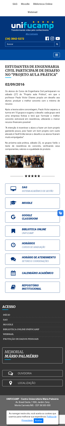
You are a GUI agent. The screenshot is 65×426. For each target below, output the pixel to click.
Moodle (25, 4)
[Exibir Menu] (56, 55)
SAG (15, 4)
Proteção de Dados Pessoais (21, 339)
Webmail (32, 12)
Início (6, 315)
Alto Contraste (32, 34)
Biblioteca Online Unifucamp (21, 329)
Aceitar (38, 420)
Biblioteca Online (42, 4)
